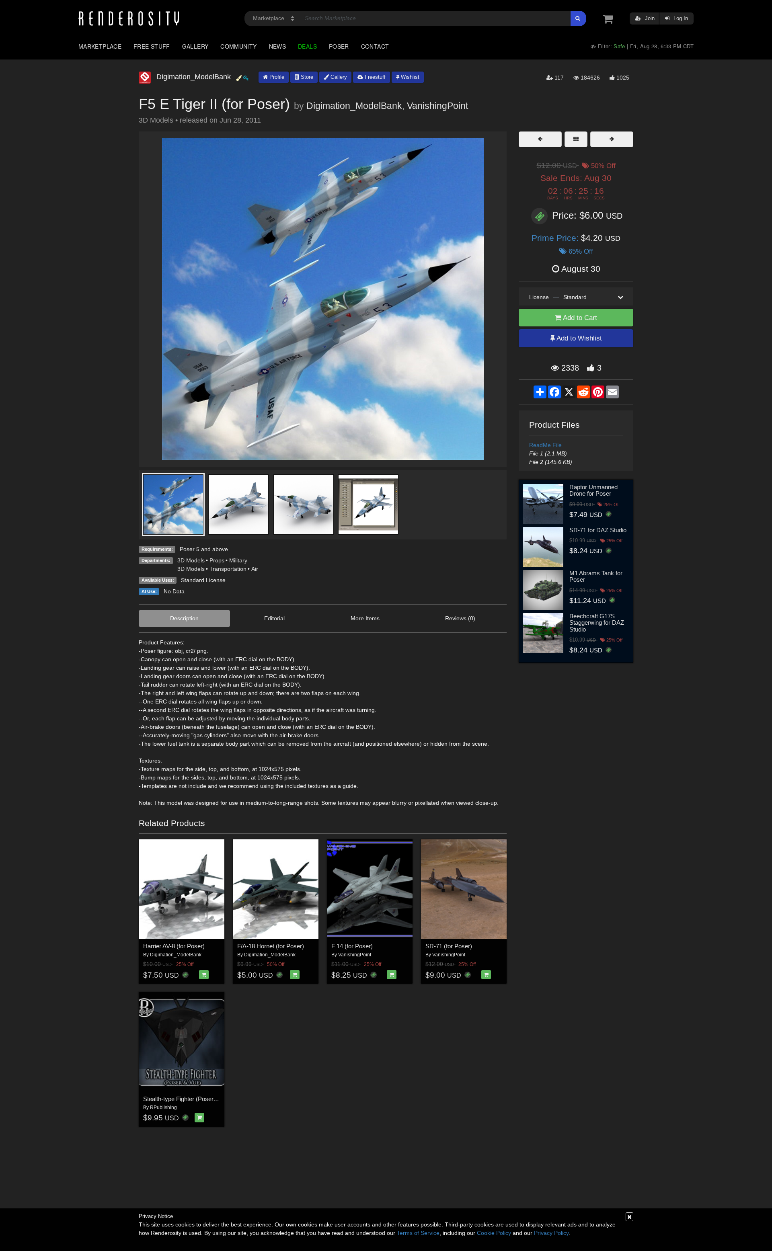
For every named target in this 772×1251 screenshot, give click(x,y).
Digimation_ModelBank (354, 105)
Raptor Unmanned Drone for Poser (593, 490)
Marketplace (99, 46)
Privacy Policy (551, 1233)
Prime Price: (556, 237)
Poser (339, 46)
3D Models (191, 560)
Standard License (203, 580)
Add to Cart (579, 318)
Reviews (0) (460, 618)
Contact (375, 46)
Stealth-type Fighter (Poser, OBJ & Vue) (195, 1098)
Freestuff (374, 77)
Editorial (274, 618)
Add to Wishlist (578, 338)
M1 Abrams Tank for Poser (595, 576)
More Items (365, 618)
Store (306, 77)
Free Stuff (151, 46)
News (277, 46)
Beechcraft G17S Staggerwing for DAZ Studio (596, 623)
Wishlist (409, 77)
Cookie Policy (494, 1233)
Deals (307, 46)
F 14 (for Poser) (352, 946)
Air (254, 569)
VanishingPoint (437, 105)
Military (238, 560)
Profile (276, 77)
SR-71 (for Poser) (448, 946)
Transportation (227, 569)
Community (238, 46)
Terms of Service (418, 1233)
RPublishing (163, 1107)
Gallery (195, 46)
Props (216, 560)
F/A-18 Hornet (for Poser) (270, 946)
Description (184, 618)
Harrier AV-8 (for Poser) (174, 946)
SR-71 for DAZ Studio (597, 530)
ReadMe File (545, 445)
